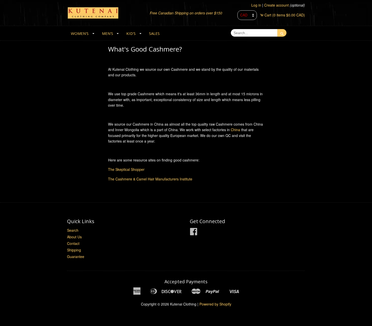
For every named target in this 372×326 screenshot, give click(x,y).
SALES (154, 33)
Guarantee (75, 256)
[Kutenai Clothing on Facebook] (193, 233)
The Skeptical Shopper (126, 169)
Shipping (74, 249)
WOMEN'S (80, 33)
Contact (73, 243)
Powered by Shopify (215, 304)
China (236, 129)
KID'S (131, 33)
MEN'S (107, 33)
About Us (74, 236)
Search (72, 230)
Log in (256, 5)
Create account (276, 5)
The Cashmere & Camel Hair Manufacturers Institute (150, 178)
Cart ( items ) (284, 14)
